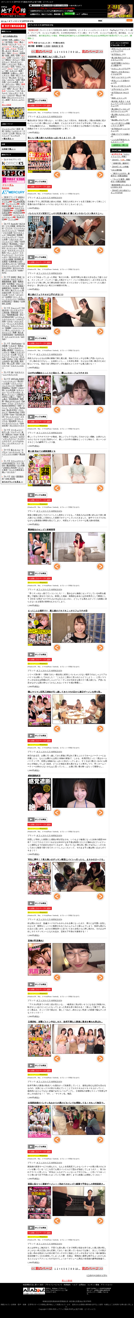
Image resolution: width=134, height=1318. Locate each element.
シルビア (20, 319)
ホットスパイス (12, 417)
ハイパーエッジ (9, 381)
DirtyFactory (16, 343)
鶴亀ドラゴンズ (17, 352)
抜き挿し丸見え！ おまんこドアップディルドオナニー (121, 103)
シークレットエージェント (13, 318)
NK (12, 372)
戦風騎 (8, 328)
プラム (10, 403)
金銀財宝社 (6, 288)
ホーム (4, 21)
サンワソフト (11, 204)
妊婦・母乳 (10, 55)
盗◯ (18, 75)
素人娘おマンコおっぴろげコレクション (120, 110)
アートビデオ (10, 270)
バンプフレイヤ (8, 386)
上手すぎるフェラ (118, 89)
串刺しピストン (117, 98)
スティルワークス (12, 337)
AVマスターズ (14, 257)
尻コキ (15, 51)
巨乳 (13, 66)
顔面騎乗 (5, 73)
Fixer (12, 414)
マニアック (15, 432)
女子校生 (9, 42)
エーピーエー (11, 248)
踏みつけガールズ (12, 401)
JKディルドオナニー (119, 77)
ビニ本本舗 (10, 390)
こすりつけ (11, 64)
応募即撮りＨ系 (15, 261)
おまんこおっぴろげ (119, 69)
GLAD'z (16, 288)
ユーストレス (14, 452)
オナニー (16, 60)
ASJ (22, 244)
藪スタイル (15, 450)
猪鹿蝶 (19, 235)
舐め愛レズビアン (118, 120)
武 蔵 (22, 434)
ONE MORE (10, 479)
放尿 (20, 71)
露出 (18, 84)
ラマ (18, 463)
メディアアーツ (9, 439)
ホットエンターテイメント (12, 422)
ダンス (15, 88)
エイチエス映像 (13, 258)
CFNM (4, 40)
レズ (16, 69)
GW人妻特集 (116, 170)
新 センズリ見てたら (120, 86)
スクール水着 (12, 82)
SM (6, 71)
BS (3, 390)
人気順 (47, 46)
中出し (19, 66)
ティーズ (12, 219)
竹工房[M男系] (19, 202)
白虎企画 (5, 213)
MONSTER (17, 213)
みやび (21, 437)
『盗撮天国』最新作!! (120, 163)
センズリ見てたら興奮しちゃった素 (120, 124)
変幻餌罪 (12, 421)
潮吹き (8, 60)
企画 (18, 80)
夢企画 (22, 454)
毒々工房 (11, 363)
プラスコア (19, 403)
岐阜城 (13, 286)
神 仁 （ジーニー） (13, 330)
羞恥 (9, 88)
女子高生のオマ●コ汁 (120, 93)
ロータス (11, 472)
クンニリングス (8, 129)
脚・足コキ (6, 51)
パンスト (16, 57)
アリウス (8, 228)
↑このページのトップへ (96, 1275)
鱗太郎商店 (11, 465)
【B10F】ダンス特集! (120, 167)
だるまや (12, 346)
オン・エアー (12, 253)
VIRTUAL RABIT (17, 379)
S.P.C (4, 272)
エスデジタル (7, 246)
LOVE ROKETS (8, 463)
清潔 (18, 129)
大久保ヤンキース (9, 264)
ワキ (18, 91)
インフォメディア (9, 237)
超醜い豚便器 (7, 350)
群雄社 (16, 301)
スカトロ (13, 71)
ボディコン (10, 84)
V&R (19, 405)
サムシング (15, 308)
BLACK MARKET (9, 405)
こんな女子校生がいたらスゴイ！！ (120, 141)
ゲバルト (16, 292)
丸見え (8, 131)
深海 (4, 321)
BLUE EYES (12, 410)
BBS (19, 397)
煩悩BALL (6, 388)
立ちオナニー (16, 62)
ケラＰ (12, 295)
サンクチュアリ (16, 310)
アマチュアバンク (12, 254)
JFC (21, 315)
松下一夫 (5, 432)
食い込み (12, 77)
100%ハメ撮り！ (9, 397)
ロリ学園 (21, 465)
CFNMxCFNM (8, 317)
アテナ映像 (10, 226)
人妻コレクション (12, 393)
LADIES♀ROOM (10, 468)
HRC (16, 241)
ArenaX (21, 230)
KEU (7, 290)
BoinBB (19, 386)
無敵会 (6, 437)
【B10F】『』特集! (121, 160)
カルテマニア (16, 279)
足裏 (9, 57)
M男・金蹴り (14, 40)
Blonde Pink (14, 412)
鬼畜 (5, 86)
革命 (19, 277)
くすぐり (5, 75)
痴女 (9, 53)
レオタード (17, 131)
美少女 (4, 44)
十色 (16, 359)
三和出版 (5, 312)
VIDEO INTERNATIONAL (13, 198)
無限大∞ (8, 434)
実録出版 (14, 312)
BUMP (14, 388)
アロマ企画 (7, 233)
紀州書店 (11, 284)
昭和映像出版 (12, 315)
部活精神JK (13, 399)
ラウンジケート (17, 461)
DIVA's (9, 359)
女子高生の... (116, 54)
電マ (21, 88)
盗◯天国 (14, 361)
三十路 (12, 133)
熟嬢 (14, 332)
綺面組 (20, 286)
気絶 (13, 75)
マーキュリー (16, 430)
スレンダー (13, 93)
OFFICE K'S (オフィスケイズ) (13, 265)
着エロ (19, 95)
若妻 (18, 55)
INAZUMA (11, 235)
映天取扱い (14, 244)
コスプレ (11, 80)
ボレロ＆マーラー (17, 425)
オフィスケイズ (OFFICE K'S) (49, 117)
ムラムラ (13, 437)
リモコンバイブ (14, 86)
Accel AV (14, 224)
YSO (13, 476)
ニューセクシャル (10, 374)
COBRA (6, 215)
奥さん (19, 133)
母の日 (20, 381)
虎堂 (18, 363)
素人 (21, 42)
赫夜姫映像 (6, 281)
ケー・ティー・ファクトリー (12, 298)
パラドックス (16, 383)
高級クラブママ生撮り (120, 134)
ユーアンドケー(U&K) (12, 453)
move (16, 434)
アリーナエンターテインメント (13, 229)
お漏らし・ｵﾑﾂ (17, 73)
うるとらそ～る (15, 239)
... (79, 51)
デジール (14, 357)
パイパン (11, 91)
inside (20, 270)
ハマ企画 (18, 210)
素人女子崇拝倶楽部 (12, 333)
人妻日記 (20, 394)
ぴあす (21, 388)
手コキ (20, 49)
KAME (13, 277)
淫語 (4, 64)
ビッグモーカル (13, 392)
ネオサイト (19, 372)
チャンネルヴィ (15, 348)
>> (8, 139)
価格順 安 (56, 46)
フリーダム (13, 408)
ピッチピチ (15, 135)
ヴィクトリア (7, 241)
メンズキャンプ (13, 443)
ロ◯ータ (12, 44)
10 (76, 51)
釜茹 (14, 281)
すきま (10, 321)
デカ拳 (13, 354)
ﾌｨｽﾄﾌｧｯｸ (11, 95)
